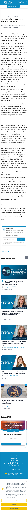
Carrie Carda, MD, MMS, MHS (11, 375)
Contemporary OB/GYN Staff (10, 287)
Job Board (14, 459)
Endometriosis (5, 251)
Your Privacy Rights (14, 465)
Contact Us (14, 457)
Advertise (14, 455)
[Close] (26, 481)
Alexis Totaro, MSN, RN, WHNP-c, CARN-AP (14, 317)
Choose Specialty (12, 6)
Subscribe (20, 239)
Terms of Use (14, 460)
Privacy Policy (14, 462)
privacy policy (7, 243)
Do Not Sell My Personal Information (14, 464)
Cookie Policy (12, 497)
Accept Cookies (14, 508)
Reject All (14, 504)
